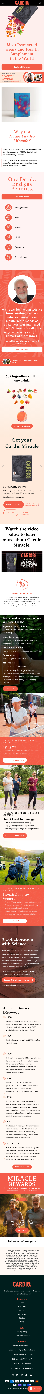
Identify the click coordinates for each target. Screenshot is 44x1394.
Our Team (22, 1310)
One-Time (11, 513)
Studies (22, 1318)
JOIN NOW (22, 1230)
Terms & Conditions (22, 1335)
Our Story (22, 1307)
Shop (22, 1303)
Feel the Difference (22, 67)
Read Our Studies (22, 1167)
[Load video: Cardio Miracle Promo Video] (22, 561)
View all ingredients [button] (22, 426)
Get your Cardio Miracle (14, 760)
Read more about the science (13, 985)
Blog (22, 1322)
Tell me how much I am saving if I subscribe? (15, 519)
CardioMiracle (17, 1388)
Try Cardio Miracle (22, 197)
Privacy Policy (22, 1331)
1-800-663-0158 (25, 1345)
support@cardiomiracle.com (24, 1350)
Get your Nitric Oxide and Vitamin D (18, 980)
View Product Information (13, 497)
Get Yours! (10, 688)
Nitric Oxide (22, 1314)
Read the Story (22, 349)
